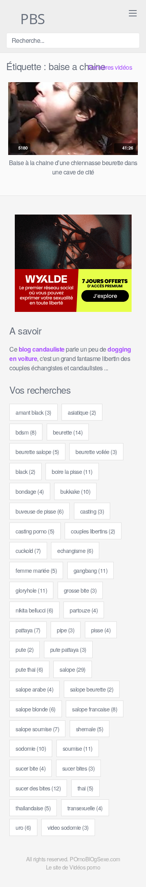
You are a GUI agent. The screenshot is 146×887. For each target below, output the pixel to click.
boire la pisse (72, 471)
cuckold (28, 550)
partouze (84, 610)
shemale (90, 729)
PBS (31, 19)
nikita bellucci (34, 610)
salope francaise (94, 709)
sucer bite (31, 768)
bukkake (75, 491)
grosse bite (80, 590)
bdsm (26, 432)
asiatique (82, 412)
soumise (78, 748)
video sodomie (68, 827)
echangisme (75, 550)
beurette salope (37, 451)
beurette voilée (96, 451)
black (25, 471)
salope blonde (36, 709)
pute (24, 649)
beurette (68, 432)
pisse (101, 630)
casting (92, 511)
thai (85, 788)
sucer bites (78, 768)
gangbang (91, 570)
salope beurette (92, 689)
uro (23, 827)
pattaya (28, 630)
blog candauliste (42, 349)
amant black (33, 412)
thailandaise (33, 808)
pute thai (29, 669)
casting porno (35, 531)
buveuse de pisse (39, 511)
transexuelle (85, 808)
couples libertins (93, 531)
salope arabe (34, 689)
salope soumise (37, 729)
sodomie (31, 748)
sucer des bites (38, 788)
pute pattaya (68, 649)
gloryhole (31, 590)
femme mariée (36, 570)
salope (73, 669)
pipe (65, 630)
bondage (30, 491)
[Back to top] (134, 870)
